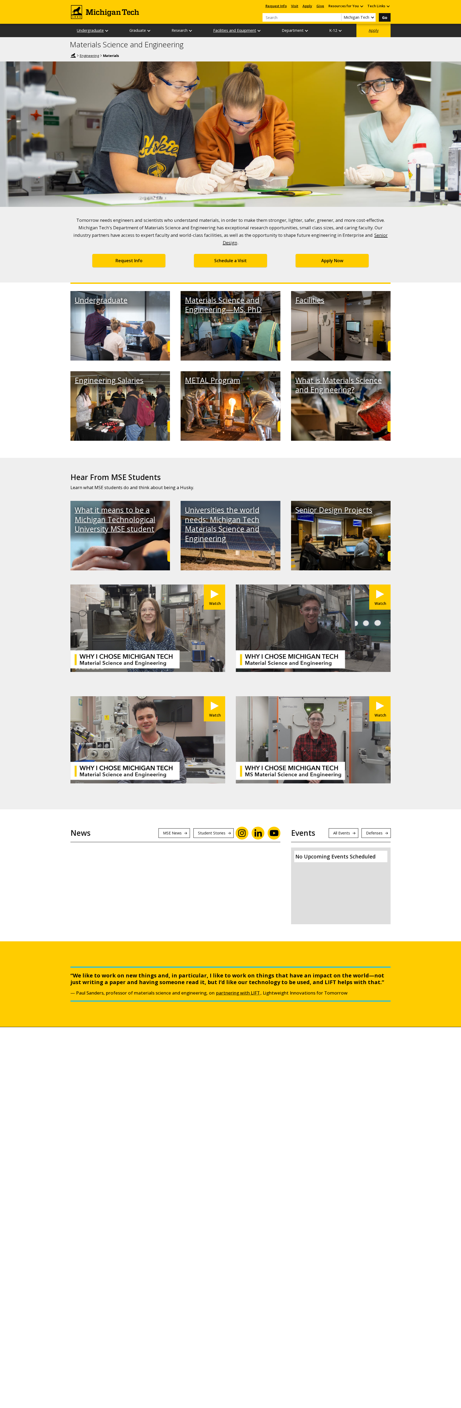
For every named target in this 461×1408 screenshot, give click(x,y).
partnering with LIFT (238, 993)
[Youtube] (274, 833)
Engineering (89, 55)
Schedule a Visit (230, 261)
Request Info (276, 5)
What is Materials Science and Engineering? (338, 384)
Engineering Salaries (109, 380)
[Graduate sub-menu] (149, 30)
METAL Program (212, 380)
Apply (307, 5)
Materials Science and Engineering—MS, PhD (223, 304)
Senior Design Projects (333, 510)
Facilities (309, 300)
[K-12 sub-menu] (340, 30)
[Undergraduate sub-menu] (107, 30)
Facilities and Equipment (234, 30)
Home (73, 55)
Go (384, 17)
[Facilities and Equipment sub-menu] (259, 30)
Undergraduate (90, 30)
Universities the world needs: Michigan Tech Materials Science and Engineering (222, 524)
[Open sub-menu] (361, 6)
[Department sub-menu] (307, 30)
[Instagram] (242, 833)
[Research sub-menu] (191, 30)
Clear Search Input (337, 17)
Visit (294, 5)
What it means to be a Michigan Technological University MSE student (115, 519)
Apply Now (332, 261)
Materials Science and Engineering (127, 44)
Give (320, 5)
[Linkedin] (258, 833)
